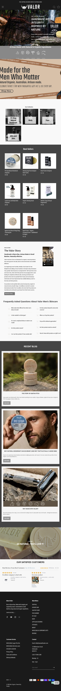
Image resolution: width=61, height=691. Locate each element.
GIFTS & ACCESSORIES (37, 622)
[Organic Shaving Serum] (30, 191)
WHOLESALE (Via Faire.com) (13, 646)
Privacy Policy (9, 652)
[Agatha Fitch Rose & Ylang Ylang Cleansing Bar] (12, 221)
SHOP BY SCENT (36, 610)
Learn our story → (10, 612)
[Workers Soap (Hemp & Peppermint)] (48, 191)
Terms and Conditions (11, 655)
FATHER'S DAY (35, 607)
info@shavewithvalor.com (41, 643)
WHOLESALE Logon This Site (13, 643)
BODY (33, 619)
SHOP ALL (34, 604)
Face (47, 120)
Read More (6, 403)
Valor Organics (13, 684)
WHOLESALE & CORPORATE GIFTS (40, 630)
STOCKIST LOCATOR (11, 649)
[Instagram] (15, 617)
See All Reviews (30, 568)
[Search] (54, 7)
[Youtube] (11, 617)
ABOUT (34, 627)
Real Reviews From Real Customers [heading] (13, 568)
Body (30, 120)
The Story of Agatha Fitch (30, 393)
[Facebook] (7, 617)
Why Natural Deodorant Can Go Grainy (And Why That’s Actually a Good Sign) (30, 451)
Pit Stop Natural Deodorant (13, 120)
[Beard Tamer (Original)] (48, 161)
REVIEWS (34, 633)
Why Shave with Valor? (30, 509)
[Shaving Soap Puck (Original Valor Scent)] (30, 161)
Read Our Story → (9, 293)
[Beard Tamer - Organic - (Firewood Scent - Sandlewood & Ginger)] (30, 221)
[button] (56, 568)
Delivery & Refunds (10, 657)
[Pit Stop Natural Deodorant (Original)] (12, 161)
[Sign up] (54, 667)
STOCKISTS (34, 625)
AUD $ (7, 680)
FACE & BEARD (35, 613)
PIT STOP (34, 616)
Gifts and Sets (13, 137)
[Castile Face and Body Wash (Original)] (12, 191)
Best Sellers (28, 148)
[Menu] (3, 7)
